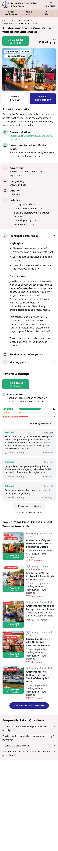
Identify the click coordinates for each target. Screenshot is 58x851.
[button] (8, 69)
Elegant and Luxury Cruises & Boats (20, 23)
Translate (48, 432)
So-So (6, 412)
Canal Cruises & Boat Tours (15, 20)
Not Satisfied (10, 416)
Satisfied (8, 408)
